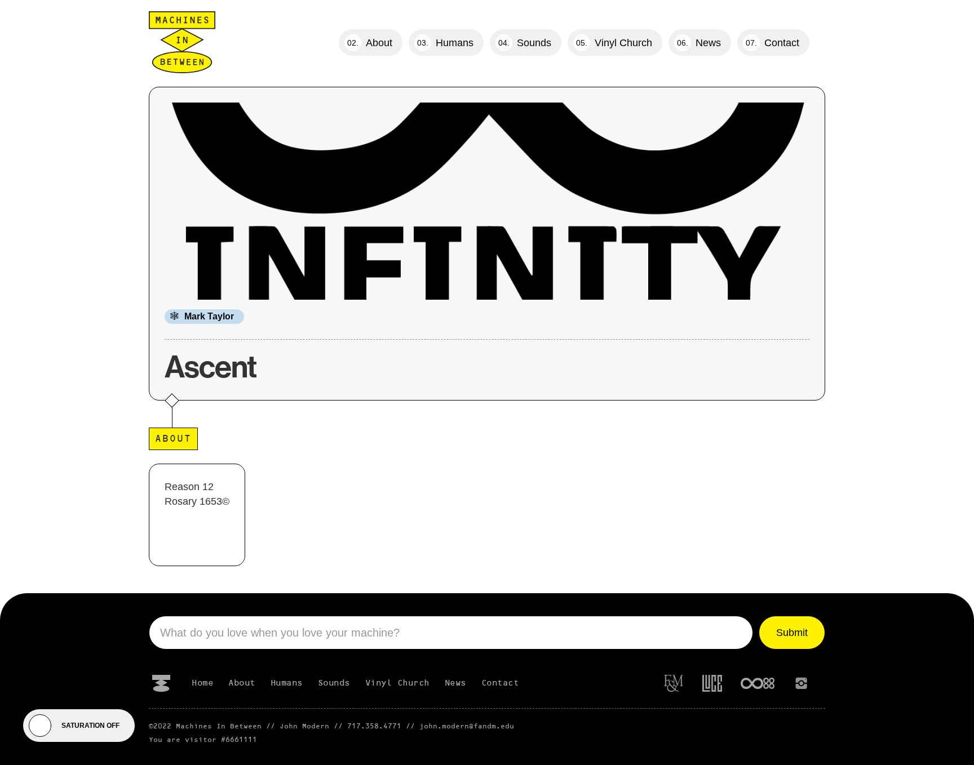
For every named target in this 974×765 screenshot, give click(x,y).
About (241, 683)
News (455, 683)
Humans (287, 683)
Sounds (334, 683)
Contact (500, 683)
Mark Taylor (209, 316)
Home (202, 683)
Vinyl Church (397, 683)
